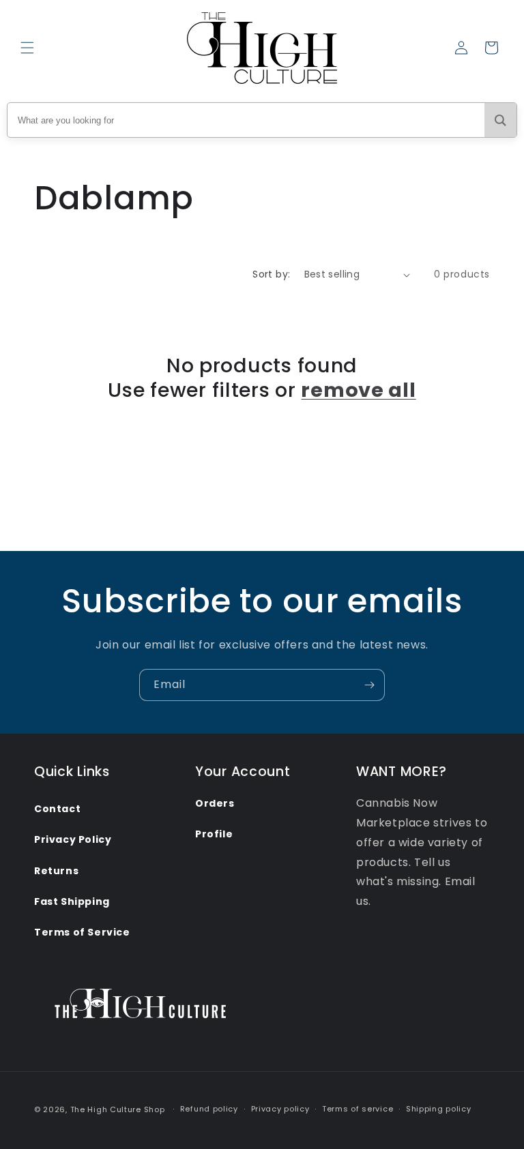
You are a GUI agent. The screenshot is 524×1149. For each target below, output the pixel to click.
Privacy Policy (72, 839)
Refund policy (209, 1108)
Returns (56, 871)
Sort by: (271, 274)
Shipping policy (438, 1108)
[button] (27, 48)
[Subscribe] (369, 685)
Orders (215, 803)
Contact (57, 809)
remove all (358, 390)
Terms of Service (82, 932)
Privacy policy (280, 1108)
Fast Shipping (72, 901)
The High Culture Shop (117, 1109)
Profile (214, 834)
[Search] (500, 120)
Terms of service (357, 1108)
